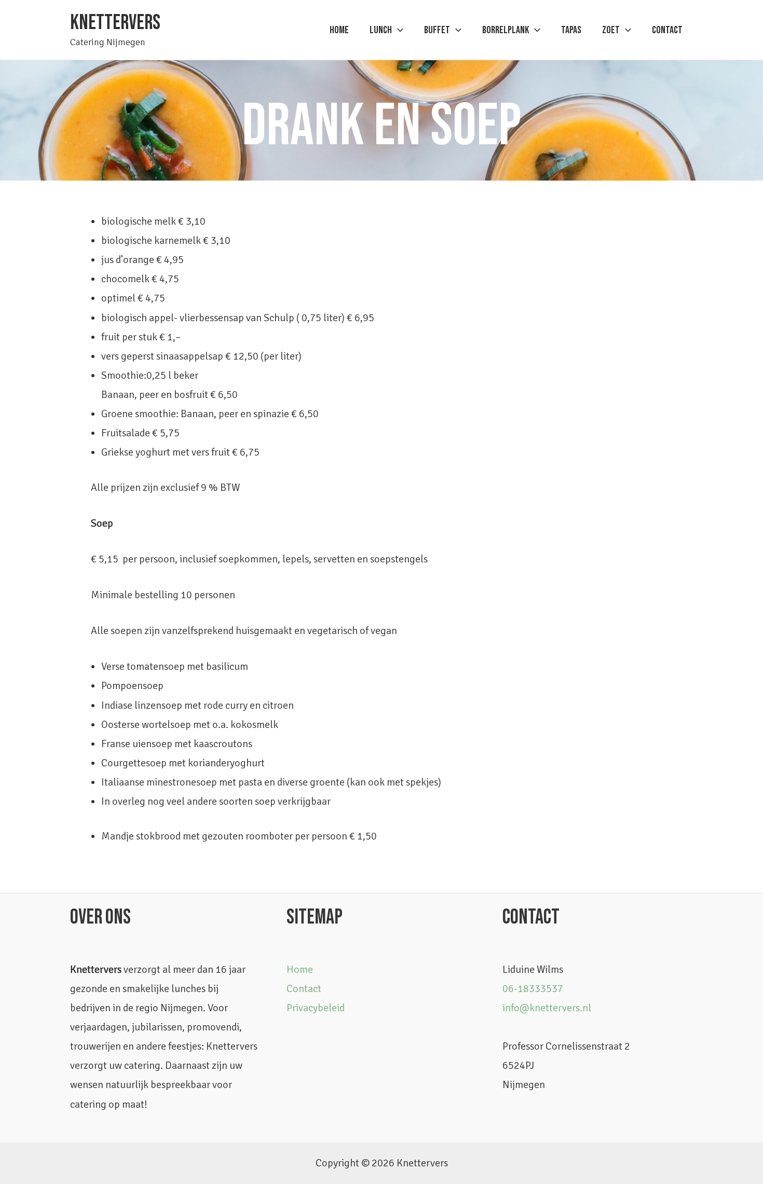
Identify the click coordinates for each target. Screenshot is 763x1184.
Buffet (437, 30)
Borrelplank (505, 30)
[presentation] (397, 30)
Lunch (381, 30)
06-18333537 (532, 988)
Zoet (611, 30)
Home (339, 30)
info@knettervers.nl (546, 1007)
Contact (667, 30)
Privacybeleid (316, 1007)
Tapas (571, 30)
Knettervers (115, 22)
